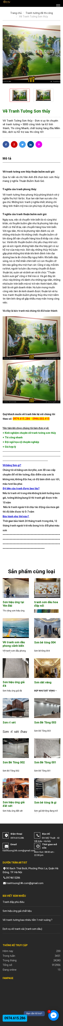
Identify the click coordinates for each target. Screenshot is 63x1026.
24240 (31, 960)
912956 (31, 965)
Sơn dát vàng (42, 682)
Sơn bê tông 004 (45, 642)
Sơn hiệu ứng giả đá (13, 684)
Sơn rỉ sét (9, 722)
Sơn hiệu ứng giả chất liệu (17, 911)
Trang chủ (16, 13)
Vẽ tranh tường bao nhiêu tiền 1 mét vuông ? (27, 920)
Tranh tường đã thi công (39, 13)
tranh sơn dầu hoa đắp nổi (46, 604)
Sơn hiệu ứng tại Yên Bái (13, 604)
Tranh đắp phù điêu (13, 902)
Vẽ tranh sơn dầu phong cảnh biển (14, 644)
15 (31, 969)
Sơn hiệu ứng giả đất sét (13, 804)
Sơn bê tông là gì (45, 802)
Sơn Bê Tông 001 (45, 762)
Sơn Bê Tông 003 (45, 722)
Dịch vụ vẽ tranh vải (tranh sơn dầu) (22, 928)
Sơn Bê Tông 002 (14, 762)
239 (31, 951)
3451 (31, 955)
